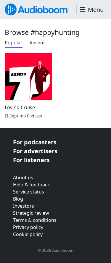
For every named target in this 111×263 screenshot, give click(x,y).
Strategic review (31, 213)
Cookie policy (28, 234)
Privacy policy (28, 227)
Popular (13, 42)
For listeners (31, 160)
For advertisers (35, 151)
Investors (23, 206)
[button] (91, 9)
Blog (18, 199)
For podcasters (35, 142)
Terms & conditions (35, 220)
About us (23, 177)
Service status (28, 191)
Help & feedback (31, 184)
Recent (37, 42)
